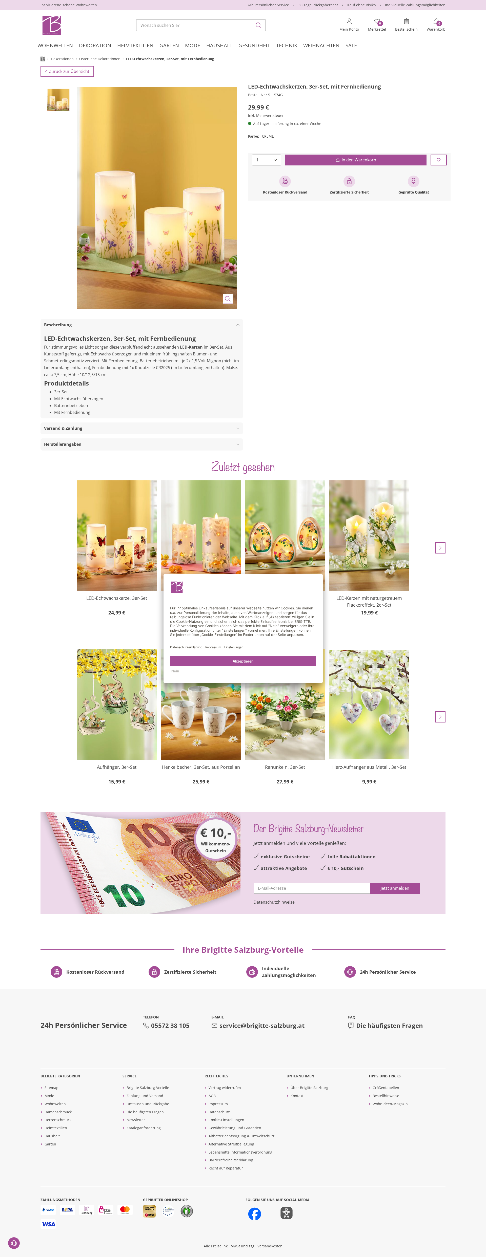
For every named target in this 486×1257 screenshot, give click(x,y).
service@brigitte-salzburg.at (262, 1025)
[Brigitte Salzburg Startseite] (51, 25)
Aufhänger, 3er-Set (116, 767)
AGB (212, 1095)
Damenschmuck (58, 1112)
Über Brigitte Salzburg (309, 1087)
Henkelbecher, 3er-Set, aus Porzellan (201, 767)
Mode (49, 1095)
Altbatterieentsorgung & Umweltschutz (242, 1136)
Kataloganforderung (144, 1127)
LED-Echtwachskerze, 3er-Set (116, 598)
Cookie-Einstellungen (226, 1119)
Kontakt (297, 1095)
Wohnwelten (55, 1103)
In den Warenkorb (359, 159)
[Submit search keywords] (259, 25)
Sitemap (51, 1087)
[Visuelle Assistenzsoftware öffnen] (284, 1213)
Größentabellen (386, 1087)
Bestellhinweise (386, 1095)
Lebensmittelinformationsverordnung (240, 1152)
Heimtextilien (56, 1127)
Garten (50, 1144)
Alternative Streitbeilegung (231, 1144)
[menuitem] (55, 46)
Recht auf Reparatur (226, 1168)
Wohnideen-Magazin (390, 1103)
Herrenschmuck (58, 1119)
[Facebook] (255, 1214)
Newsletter (136, 1119)
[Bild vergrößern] (228, 299)
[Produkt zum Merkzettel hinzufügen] (439, 159)
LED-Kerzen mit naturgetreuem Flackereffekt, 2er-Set (369, 601)
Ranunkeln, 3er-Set (285, 767)
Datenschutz (219, 1112)
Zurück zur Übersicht (69, 71)
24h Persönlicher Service (268, 5)
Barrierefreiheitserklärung (231, 1160)
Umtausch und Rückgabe (148, 1103)
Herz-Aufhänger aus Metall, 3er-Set (369, 767)
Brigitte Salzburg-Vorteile (148, 1087)
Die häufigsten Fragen (389, 1025)
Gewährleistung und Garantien (235, 1127)
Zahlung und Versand (145, 1095)
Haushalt (52, 1136)
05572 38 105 (170, 1025)
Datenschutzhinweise (274, 902)
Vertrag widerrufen (225, 1087)
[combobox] (201, 25)
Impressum (218, 1103)
